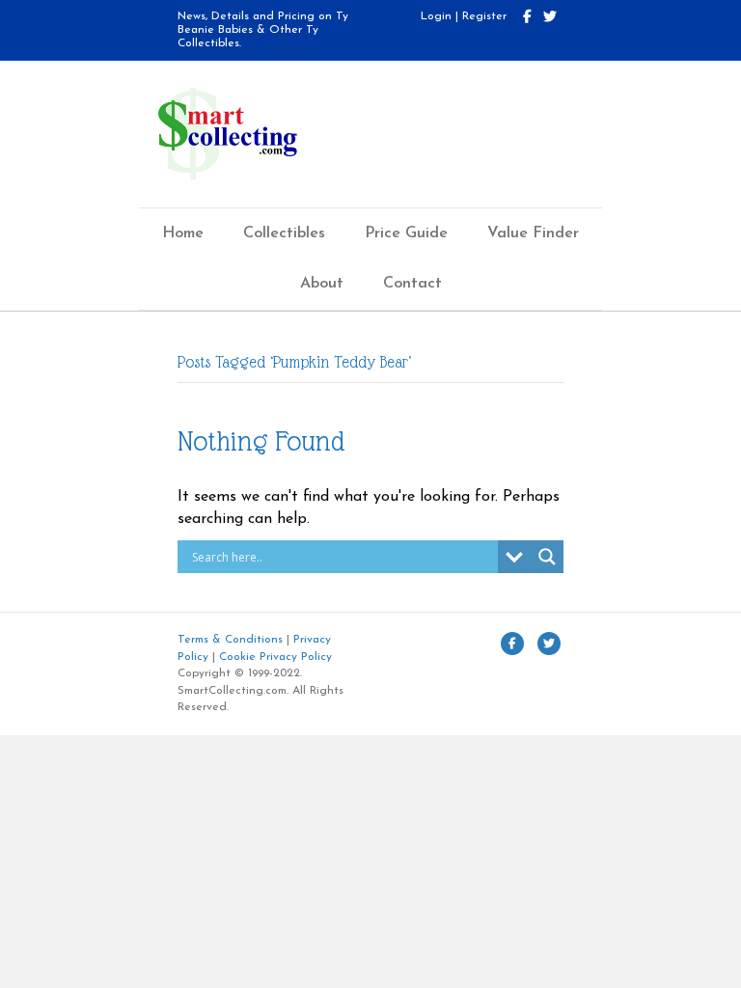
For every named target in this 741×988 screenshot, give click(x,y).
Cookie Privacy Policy (275, 657)
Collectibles (284, 233)
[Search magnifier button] (547, 556)
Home (183, 233)
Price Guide (406, 233)
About (321, 283)
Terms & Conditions (230, 639)
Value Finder (533, 233)
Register (484, 16)
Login (436, 16)
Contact (412, 283)
